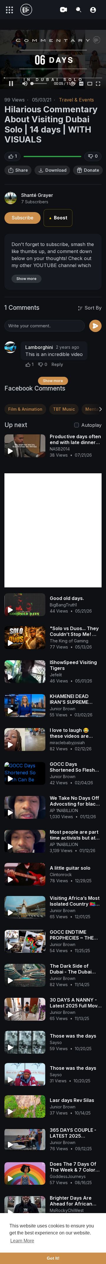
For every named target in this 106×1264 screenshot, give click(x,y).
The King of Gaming (69, 640)
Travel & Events (76, 100)
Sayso (56, 1042)
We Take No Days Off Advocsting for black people (74, 804)
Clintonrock (61, 874)
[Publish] (95, 326)
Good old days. (67, 598)
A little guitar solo (70, 868)
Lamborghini (39, 347)
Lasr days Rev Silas (72, 1100)
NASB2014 (60, 448)
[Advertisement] (53, 530)
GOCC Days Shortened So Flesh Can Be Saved (72, 770)
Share (21, 170)
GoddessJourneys (68, 1176)
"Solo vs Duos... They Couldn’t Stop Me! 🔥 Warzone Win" (74, 634)
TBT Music (64, 409)
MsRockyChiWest (67, 1210)
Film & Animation (25, 409)
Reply (57, 364)
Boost (58, 218)
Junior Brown (62, 708)
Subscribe (22, 218)
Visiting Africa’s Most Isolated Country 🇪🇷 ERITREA (75, 904)
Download (56, 170)
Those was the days (73, 1036)
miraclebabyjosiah (67, 742)
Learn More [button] (22, 1240)
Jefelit (56, 674)
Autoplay (91, 425)
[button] (93, 9)
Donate (91, 170)
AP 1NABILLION (64, 810)
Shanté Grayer (37, 195)
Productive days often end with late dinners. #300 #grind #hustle (75, 442)
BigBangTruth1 (63, 604)
